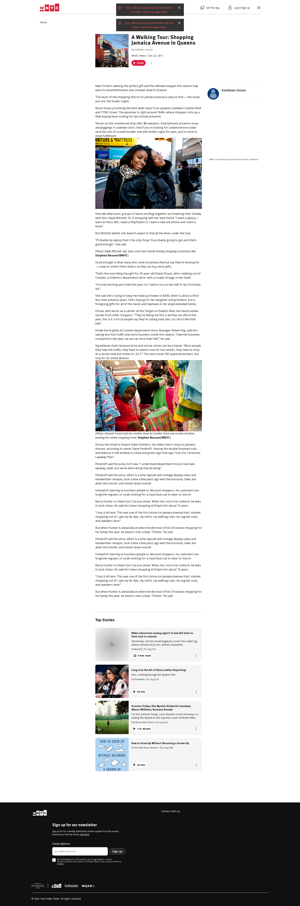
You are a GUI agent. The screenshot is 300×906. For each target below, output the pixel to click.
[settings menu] (259, 8)
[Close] (179, 7)
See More (84, 834)
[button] (148, 645)
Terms (60, 863)
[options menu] (151, 63)
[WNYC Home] (49, 8)
